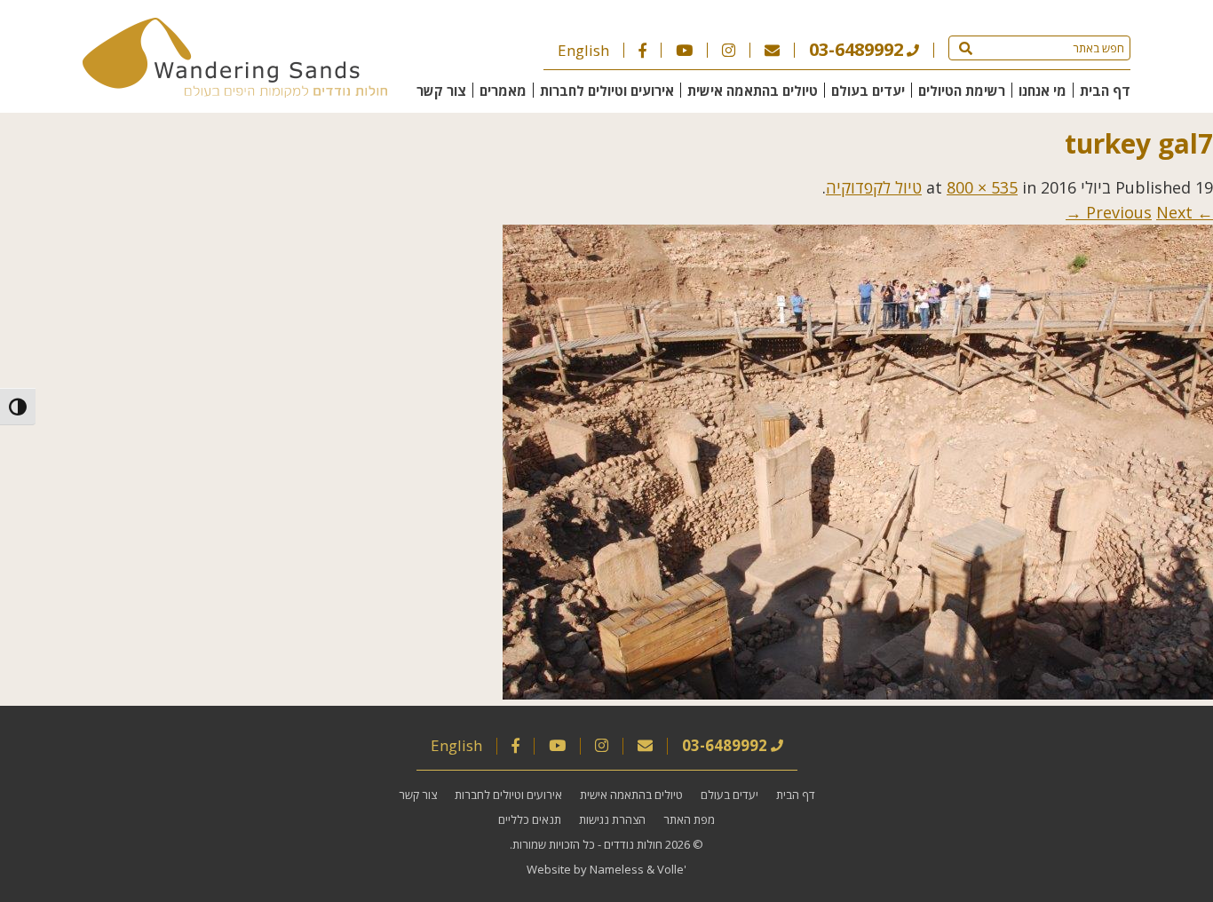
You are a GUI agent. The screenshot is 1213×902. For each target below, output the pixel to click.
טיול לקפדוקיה (874, 187)
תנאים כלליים (529, 819)
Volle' (671, 869)
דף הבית (1105, 90)
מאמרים (503, 90)
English (583, 50)
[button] (966, 48)
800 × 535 (982, 187)
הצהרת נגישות (612, 819)
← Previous (1149, 212)
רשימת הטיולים (961, 90)
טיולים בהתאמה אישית (752, 90)
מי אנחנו (1042, 90)
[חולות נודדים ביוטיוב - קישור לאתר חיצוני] (684, 50)
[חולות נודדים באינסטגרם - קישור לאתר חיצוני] (728, 50)
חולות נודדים (633, 844)
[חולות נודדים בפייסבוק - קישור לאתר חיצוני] (642, 50)
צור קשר (441, 90)
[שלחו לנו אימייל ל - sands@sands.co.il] (772, 50)
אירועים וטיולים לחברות (607, 90)
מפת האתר (689, 819)
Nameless (617, 869)
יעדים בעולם (868, 90)
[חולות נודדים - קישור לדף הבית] (235, 91)
